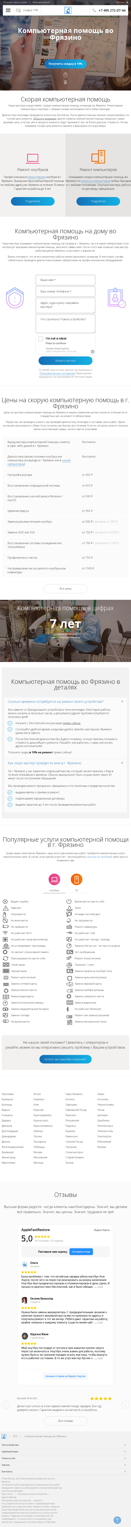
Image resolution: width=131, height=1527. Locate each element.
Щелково (102, 1115)
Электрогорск (105, 1125)
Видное (6, 1109)
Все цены (65, 588)
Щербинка (103, 1120)
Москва (38, 1152)
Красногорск (41, 1120)
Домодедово (9, 1136)
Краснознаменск (43, 1125)
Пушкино (70, 1131)
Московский (40, 1157)
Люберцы (39, 1147)
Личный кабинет (41, 2)
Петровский (72, 1120)
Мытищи (38, 1162)
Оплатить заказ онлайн (15, 2)
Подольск (71, 1125)
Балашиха (7, 1099)
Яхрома (101, 1147)
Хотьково (102, 1099)
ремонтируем (36, 177)
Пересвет (71, 1115)
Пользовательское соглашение (57, 373)
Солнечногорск (74, 1152)
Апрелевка (8, 1094)
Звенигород (8, 1157)
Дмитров (7, 1125)
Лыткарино (40, 1141)
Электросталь (105, 1131)
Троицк (70, 1162)
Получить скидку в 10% (65, 64)
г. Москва (119, 2)
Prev (6, 1405)
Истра (37, 1094)
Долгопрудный (10, 1131)
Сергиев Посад (74, 1141)
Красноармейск (43, 1115)
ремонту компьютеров (95, 181)
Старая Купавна (75, 1157)
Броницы (7, 1104)
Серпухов (71, 1147)
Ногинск (70, 1099)
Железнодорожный (12, 1147)
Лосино (38, 1136)
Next (125, 1405)
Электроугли (104, 1136)
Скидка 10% (30, 10)
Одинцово (71, 1104)
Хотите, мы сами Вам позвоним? (65, 1059)
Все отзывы (65, 1421)
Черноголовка (105, 1104)
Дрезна (6, 1141)
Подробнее (32, 201)
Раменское (72, 1136)
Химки (100, 1094)
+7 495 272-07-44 (112, 10)
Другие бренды (9, 1497)
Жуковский (7, 1152)
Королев (38, 1109)
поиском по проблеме (99, 856)
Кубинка (38, 1131)
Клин (36, 1104)
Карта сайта (7, 1494)
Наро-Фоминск (74, 1094)
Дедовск (6, 1120)
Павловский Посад (76, 1109)
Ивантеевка (8, 1162)
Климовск (39, 1099)
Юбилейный (104, 1141)
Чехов (100, 1109)
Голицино (7, 1115)
